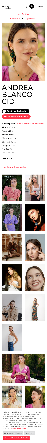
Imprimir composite (16, 167)
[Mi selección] (31, 6)
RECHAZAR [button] (30, 433)
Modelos (20, 124)
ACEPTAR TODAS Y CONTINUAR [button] (16, 438)
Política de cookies (18, 429)
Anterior (16, 18)
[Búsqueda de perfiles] (25, 6)
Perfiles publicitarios (34, 124)
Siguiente (30, 18)
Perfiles (25, 14)
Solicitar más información (16, 116)
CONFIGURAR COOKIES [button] (13, 433)
